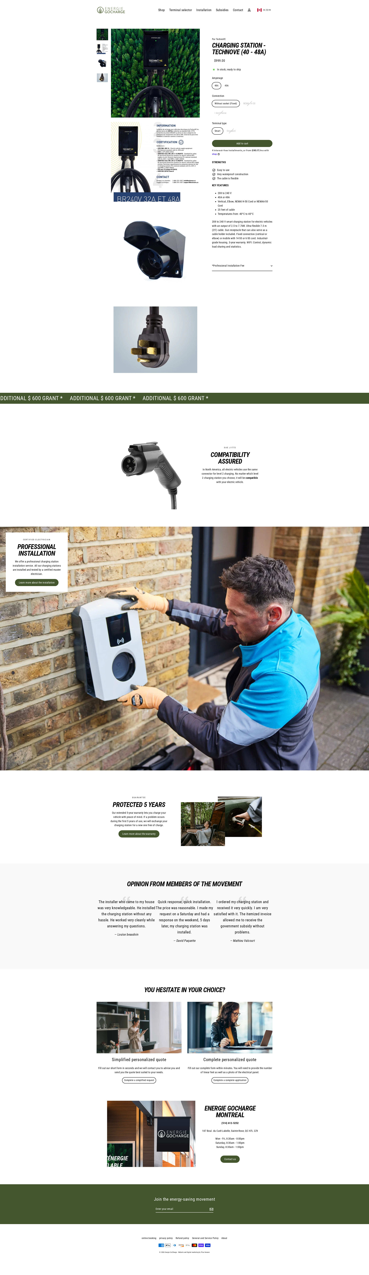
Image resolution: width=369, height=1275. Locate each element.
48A (216, 85)
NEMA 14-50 (249, 103)
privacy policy (166, 1238)
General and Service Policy (205, 1238)
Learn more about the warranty (139, 833)
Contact (238, 10)
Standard (231, 131)
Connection (218, 95)
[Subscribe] (211, 1209)
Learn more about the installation (37, 582)
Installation (203, 10)
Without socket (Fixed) (226, 103)
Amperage (217, 77)
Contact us (230, 1159)
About (224, 1238)
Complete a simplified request (139, 1080)
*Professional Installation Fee (228, 265)
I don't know (220, 113)
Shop (161, 10)
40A (226, 85)
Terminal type (219, 123)
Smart (217, 131)
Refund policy (182, 1238)
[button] (264, 10)
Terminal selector (180, 10)
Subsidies (222, 10)
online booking (149, 1238)
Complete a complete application (229, 1080)
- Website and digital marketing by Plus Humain (193, 1252)
